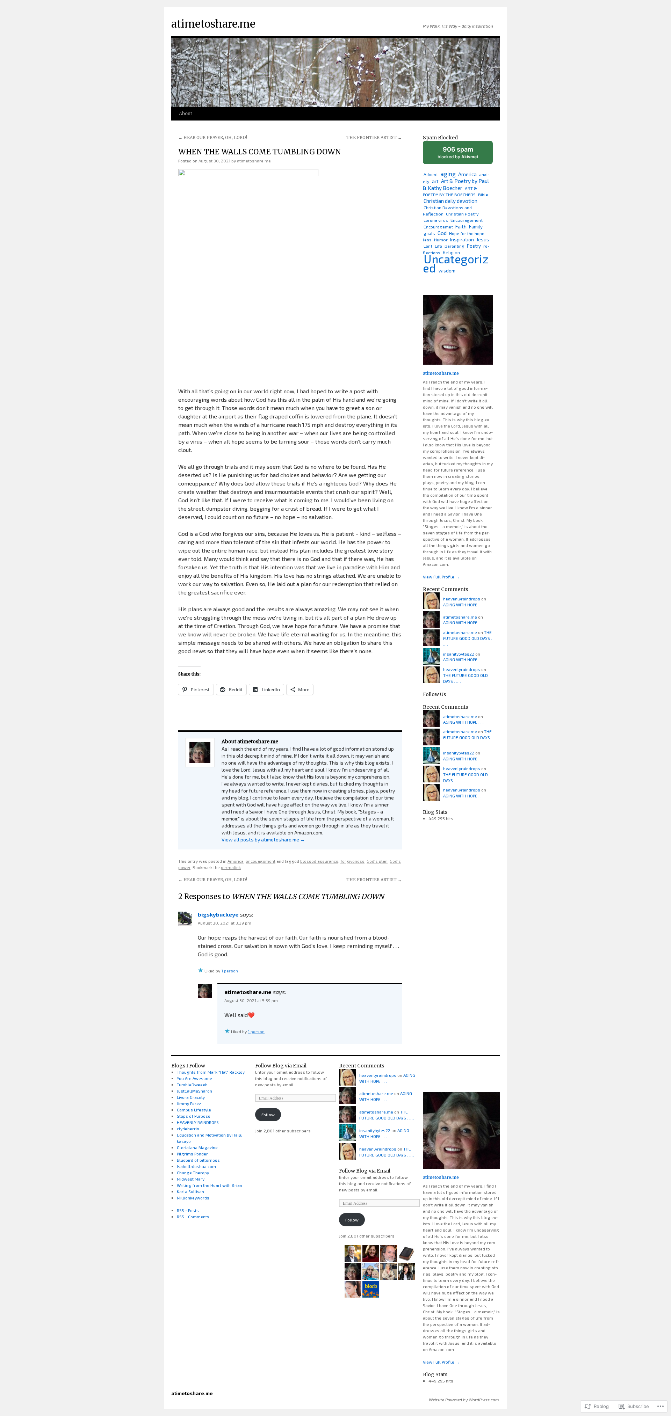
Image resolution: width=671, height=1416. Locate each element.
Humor (441, 239)
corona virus (436, 220)
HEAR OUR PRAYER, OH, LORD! (212, 137)
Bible (483, 194)
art (435, 181)
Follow (268, 1114)
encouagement (260, 861)
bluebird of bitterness (198, 1160)
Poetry (474, 246)
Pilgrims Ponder (192, 1153)
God (442, 233)
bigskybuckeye (218, 914)
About (185, 114)
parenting (454, 246)
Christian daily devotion (450, 201)
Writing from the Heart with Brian (209, 1185)
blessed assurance (319, 861)
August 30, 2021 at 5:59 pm (251, 1000)
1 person (229, 970)
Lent (428, 245)
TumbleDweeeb (192, 1084)
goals (429, 233)
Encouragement (466, 220)
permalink (231, 867)
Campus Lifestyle (194, 1109)
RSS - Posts (188, 1210)
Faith (461, 226)
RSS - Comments (193, 1216)
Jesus (482, 239)
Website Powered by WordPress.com (464, 1399)
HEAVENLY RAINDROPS (198, 1122)
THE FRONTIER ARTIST (374, 137)
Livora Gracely (191, 1097)
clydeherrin (188, 1128)
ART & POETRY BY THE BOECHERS (450, 191)
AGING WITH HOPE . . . (463, 604)
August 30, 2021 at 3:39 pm (224, 922)
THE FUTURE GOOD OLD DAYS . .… (467, 638)
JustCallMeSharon (194, 1090)
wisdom (447, 270)
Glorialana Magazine (197, 1147)
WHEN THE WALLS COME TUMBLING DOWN (259, 151)
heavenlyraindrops (461, 598)
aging (448, 173)
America (236, 861)
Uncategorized (456, 263)
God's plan (377, 861)
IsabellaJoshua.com (196, 1166)
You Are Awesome (194, 1078)
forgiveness (352, 861)
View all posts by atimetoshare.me (263, 839)
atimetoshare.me (213, 23)
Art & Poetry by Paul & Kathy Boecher (456, 184)
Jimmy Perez (189, 1103)
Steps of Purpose (193, 1116)
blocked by (465, 155)
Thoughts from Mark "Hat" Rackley (211, 1072)
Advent (431, 174)
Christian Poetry (462, 214)
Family (476, 226)
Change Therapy (193, 1172)
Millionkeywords (193, 1197)
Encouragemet (438, 226)
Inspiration (462, 239)
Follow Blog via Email (280, 1066)
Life (438, 246)
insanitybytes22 (458, 653)
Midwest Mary (190, 1178)
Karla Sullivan (190, 1191)
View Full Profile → (441, 576)
